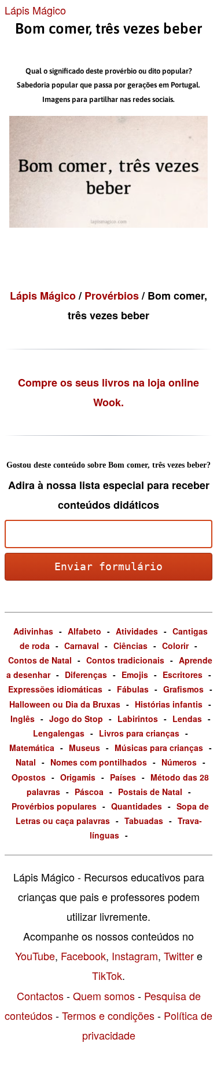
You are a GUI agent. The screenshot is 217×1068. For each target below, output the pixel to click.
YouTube (35, 955)
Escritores (183, 674)
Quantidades (136, 806)
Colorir (175, 645)
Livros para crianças (139, 733)
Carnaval (81, 645)
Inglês (22, 718)
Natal (26, 762)
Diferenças (86, 674)
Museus (84, 747)
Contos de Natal (40, 660)
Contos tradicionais (125, 660)
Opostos (29, 777)
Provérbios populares (54, 806)
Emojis (135, 674)
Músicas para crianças (159, 747)
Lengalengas (58, 733)
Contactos (40, 995)
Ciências (130, 645)
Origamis (77, 777)
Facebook (83, 955)
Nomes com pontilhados (98, 762)
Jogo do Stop (76, 718)
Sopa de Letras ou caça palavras (112, 813)
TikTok (107, 975)
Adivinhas (33, 631)
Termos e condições (108, 1015)
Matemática (31, 747)
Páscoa (89, 791)
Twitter (179, 955)
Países (123, 777)
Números (179, 762)
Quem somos (104, 995)
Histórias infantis (169, 704)
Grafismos (183, 689)
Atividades (137, 631)
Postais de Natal (150, 791)
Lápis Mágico (35, 9)
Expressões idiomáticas (55, 689)
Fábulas (133, 689)
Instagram (135, 955)
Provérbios (113, 295)
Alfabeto (84, 631)
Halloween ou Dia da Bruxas (64, 704)
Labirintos (137, 718)
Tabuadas (143, 820)
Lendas (187, 718)
